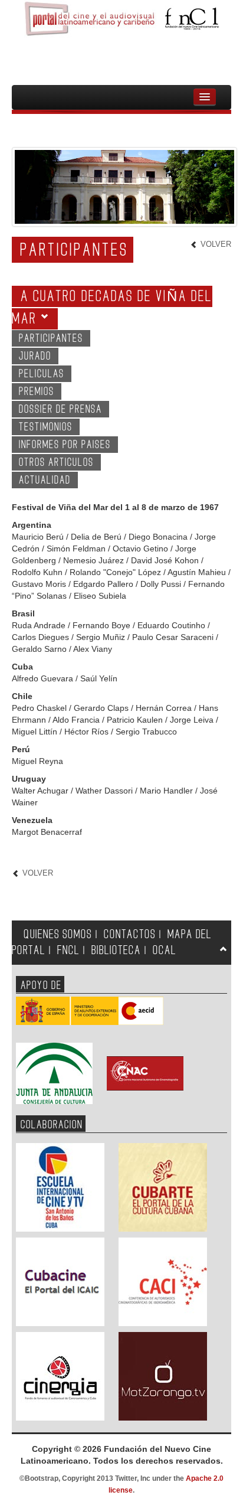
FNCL (68, 950)
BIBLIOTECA (116, 950)
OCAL (164, 950)
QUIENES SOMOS (58, 934)
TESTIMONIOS (46, 427)
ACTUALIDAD (45, 480)
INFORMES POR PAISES (65, 444)
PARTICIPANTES (51, 338)
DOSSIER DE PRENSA (60, 409)
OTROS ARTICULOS (56, 462)
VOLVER (214, 244)
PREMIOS (36, 391)
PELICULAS (41, 374)
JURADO (35, 356)
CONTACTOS (130, 934)
